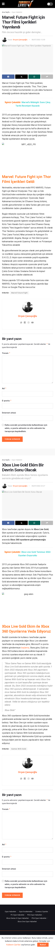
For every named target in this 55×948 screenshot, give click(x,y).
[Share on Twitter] (21, 77)
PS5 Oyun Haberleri (34, 915)
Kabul (43, 944)
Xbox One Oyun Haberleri (27, 922)
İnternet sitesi (9, 413)
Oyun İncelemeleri (25, 912)
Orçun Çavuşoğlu (20, 40)
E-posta (6, 400)
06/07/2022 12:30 (38, 40)
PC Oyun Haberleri (17, 915)
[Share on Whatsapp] (34, 77)
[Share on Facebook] (8, 77)
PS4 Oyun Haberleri (39, 918)
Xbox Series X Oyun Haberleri (17, 918)
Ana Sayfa (5, 12)
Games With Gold (18, 749)
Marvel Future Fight (19, 293)
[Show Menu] (3, 4)
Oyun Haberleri (17, 12)
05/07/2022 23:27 (38, 486)
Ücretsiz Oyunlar (41, 912)
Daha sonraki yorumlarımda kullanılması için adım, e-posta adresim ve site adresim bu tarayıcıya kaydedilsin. (26, 428)
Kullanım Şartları (13, 944)
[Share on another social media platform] (47, 77)
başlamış (25, 647)
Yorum (6, 353)
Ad (4, 388)
